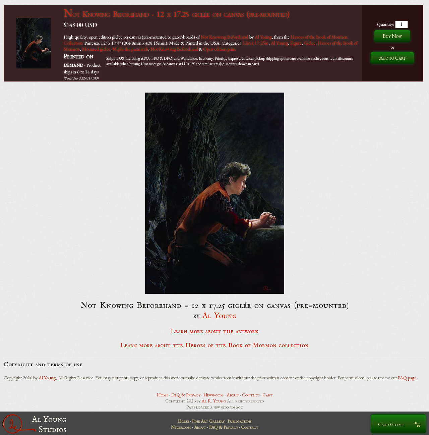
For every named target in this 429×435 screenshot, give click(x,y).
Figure (296, 43)
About (233, 395)
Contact (250, 395)
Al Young (263, 37)
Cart (267, 395)
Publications (239, 421)
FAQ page (407, 378)
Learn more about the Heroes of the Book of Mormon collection (214, 345)
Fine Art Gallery (208, 421)
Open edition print (219, 49)
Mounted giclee (96, 49)
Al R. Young (213, 401)
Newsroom (213, 395)
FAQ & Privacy (185, 395)
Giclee (309, 43)
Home (162, 395)
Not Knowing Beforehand (224, 37)
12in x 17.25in (255, 43)
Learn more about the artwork (214, 331)
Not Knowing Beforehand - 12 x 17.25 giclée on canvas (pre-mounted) (176, 14)
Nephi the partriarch (130, 49)
